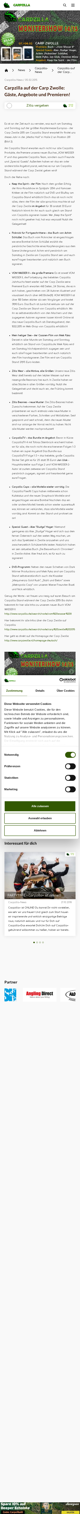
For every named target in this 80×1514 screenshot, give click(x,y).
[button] (8, 671)
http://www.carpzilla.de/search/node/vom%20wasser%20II (38, 614)
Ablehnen (40, 830)
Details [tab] (40, 690)
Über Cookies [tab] (66, 690)
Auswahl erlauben (40, 818)
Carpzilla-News (13, 80)
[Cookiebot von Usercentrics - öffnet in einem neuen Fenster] (59, 680)
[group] (25, 995)
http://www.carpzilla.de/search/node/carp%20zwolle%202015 (39, 629)
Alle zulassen (40, 806)
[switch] (70, 766)
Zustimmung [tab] (14, 690)
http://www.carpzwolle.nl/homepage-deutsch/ (30, 640)
